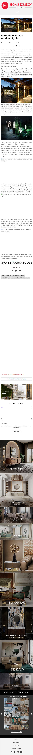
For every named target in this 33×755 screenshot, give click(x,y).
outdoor (22, 275)
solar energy (12, 277)
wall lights (27, 277)
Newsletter (16, 742)
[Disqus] (16, 303)
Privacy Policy (16, 748)
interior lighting (16, 275)
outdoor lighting (5, 277)
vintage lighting (20, 277)
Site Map (16, 745)
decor (3, 275)
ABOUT (16, 739)
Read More (16, 431)
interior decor (8, 275)
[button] (31, 419)
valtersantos (14, 42)
